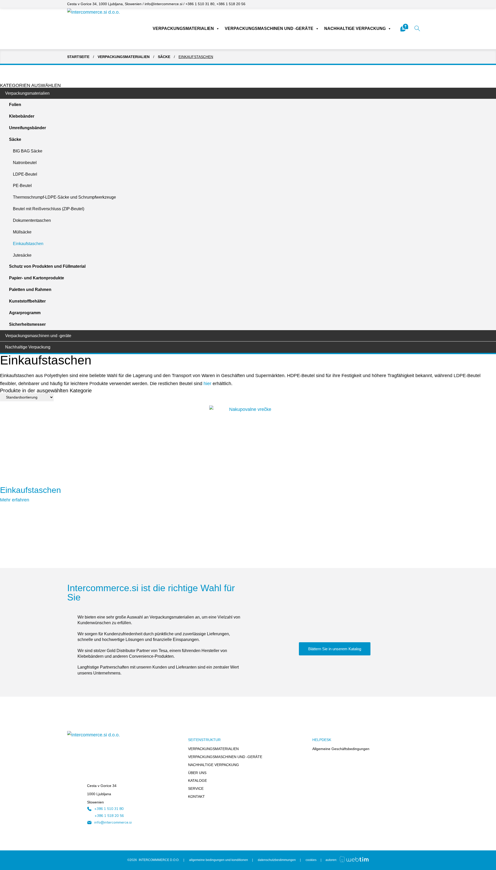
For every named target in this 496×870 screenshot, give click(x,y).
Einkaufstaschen (28, 243)
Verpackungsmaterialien (183, 28)
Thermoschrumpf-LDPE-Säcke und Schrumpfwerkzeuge (64, 197)
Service (196, 788)
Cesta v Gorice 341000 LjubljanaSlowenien (102, 794)
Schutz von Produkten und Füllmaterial (47, 266)
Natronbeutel (25, 162)
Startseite (78, 57)
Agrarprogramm (25, 313)
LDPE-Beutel (25, 174)
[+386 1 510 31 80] (89, 809)
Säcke (164, 57)
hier (207, 383)
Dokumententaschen (32, 220)
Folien (15, 104)
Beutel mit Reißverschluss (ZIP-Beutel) (48, 209)
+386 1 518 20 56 (230, 4)
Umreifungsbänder (27, 128)
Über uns (197, 773)
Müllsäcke (22, 232)
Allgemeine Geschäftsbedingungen (340, 749)
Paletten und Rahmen (30, 289)
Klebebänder (21, 116)
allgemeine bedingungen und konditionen (218, 860)
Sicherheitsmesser (27, 324)
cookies (311, 860)
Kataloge (197, 780)
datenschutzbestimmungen (277, 860)
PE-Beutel (22, 185)
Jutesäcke (22, 255)
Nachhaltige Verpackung (355, 28)
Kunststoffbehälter (27, 301)
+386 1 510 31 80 (199, 4)
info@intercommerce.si (163, 4)
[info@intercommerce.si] (89, 822)
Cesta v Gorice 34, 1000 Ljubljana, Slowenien (104, 4)
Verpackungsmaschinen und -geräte (269, 28)
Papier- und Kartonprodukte (36, 278)
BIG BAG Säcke (27, 151)
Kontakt (196, 796)
